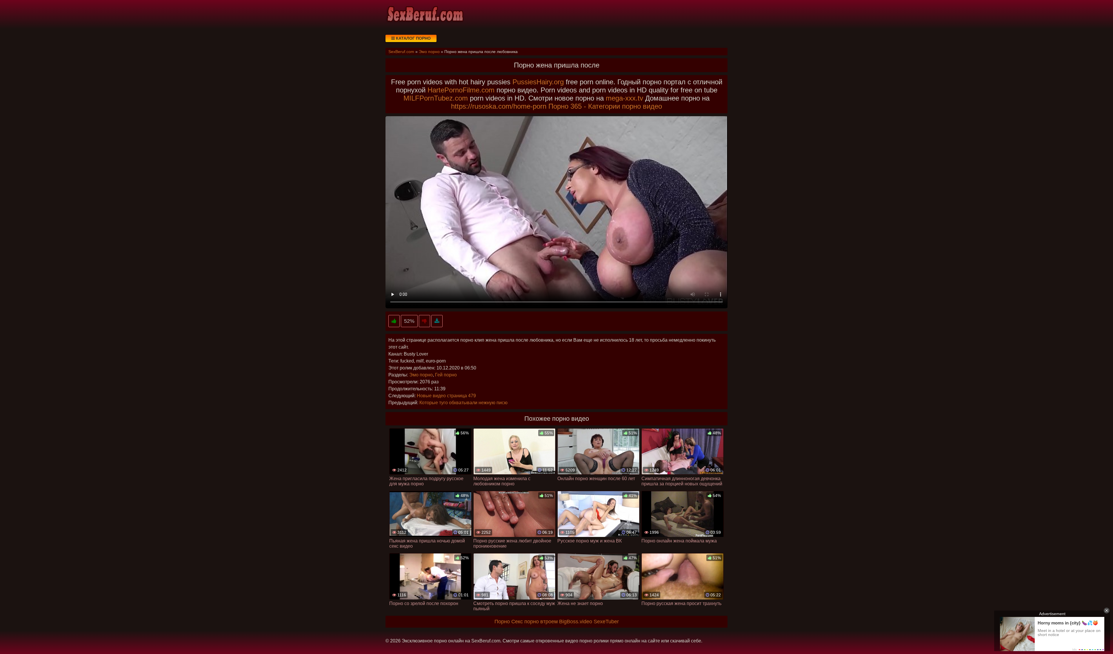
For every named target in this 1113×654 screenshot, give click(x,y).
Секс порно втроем (534, 621)
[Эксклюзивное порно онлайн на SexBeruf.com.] (424, 14)
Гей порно (446, 374)
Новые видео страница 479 (446, 395)
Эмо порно (421, 374)
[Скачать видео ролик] (437, 321)
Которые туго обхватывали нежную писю (463, 402)
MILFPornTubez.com (435, 98)
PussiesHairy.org (538, 82)
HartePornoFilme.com (461, 90)
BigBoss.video (575, 621)
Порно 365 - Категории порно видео (605, 106)
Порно (502, 621)
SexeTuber (606, 621)
